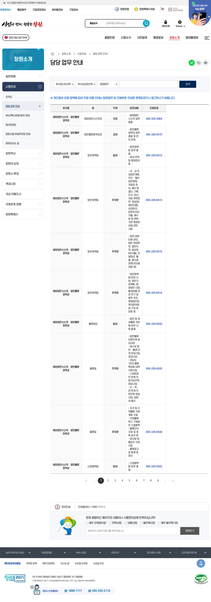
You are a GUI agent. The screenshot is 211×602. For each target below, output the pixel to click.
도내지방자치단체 (189, 552)
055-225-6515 (154, 251)
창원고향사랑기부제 (18, 37)
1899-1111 (75, 591)
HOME (52, 54)
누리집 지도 (98, 563)
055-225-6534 (154, 432)
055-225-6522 (154, 466)
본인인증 (166, 26)
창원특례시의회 (147, 9)
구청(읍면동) (46, 552)
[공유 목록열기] (192, 63)
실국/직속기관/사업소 (15, 552)
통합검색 (93, 23)
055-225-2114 (101, 591)
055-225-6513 (154, 200)
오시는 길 (65, 563)
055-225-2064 (154, 118)
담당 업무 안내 (12, 106)
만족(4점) (117, 523)
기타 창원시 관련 (153, 552)
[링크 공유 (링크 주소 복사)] (199, 63)
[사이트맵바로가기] (207, 37)
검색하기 (146, 23)
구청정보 (73, 10)
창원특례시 (5, 10)
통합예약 (21, 10)
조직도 (9, 97)
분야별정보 (57, 10)
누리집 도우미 (81, 563)
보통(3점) (132, 523)
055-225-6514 (154, 293)
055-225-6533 (154, 368)
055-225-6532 (154, 324)
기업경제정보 (39, 10)
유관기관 (115, 552)
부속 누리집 (81, 552)
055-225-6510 (154, 134)
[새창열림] (161, 9)
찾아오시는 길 (12, 143)
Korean (179, 26)
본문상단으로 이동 (201, 563)
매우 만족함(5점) (97, 523)
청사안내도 (11, 125)
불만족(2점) (149, 523)
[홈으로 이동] (23, 24)
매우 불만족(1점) (169, 523)
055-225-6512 (154, 155)
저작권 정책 (31, 563)
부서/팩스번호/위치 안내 (18, 115)
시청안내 (81, 54)
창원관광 (124, 9)
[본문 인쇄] (206, 63)
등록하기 (189, 530)
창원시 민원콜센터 (50, 591)
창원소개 (66, 54)
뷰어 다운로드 (48, 563)
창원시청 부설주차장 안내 (18, 134)
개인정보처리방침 (12, 563)
